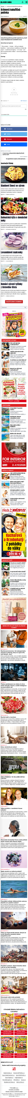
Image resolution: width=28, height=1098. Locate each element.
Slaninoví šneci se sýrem (12, 185)
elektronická (7, 1034)
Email (8, 144)
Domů (2, 6)
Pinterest (9, 139)
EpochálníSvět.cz (21, 1075)
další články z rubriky (14, 302)
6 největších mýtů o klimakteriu (15, 159)
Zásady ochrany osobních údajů (14, 1091)
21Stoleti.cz (16, 1080)
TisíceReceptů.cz (7, 1080)
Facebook (9, 129)
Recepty (25, 16)
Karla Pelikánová (5, 16)
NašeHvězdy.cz (8, 1073)
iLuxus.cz (23, 1080)
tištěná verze (7, 1031)
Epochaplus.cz (9, 1077)
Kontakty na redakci (14, 1089)
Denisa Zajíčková (10, 194)
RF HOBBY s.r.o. (14, 1088)
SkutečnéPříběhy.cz (19, 1073)
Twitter (8, 134)
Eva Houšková (9, 261)
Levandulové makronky (11, 252)
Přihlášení (24, 101)
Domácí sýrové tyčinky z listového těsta (11, 285)
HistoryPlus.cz (20, 1082)
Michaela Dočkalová (11, 229)
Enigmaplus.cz (19, 1077)
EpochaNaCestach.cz (8, 1075)
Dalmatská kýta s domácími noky (14, 219)
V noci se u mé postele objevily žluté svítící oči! (13, 153)
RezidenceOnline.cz (9, 1082)
